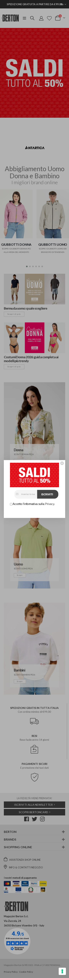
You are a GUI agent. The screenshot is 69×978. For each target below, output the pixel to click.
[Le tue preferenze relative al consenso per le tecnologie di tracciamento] (62, 971)
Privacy (49, 503)
